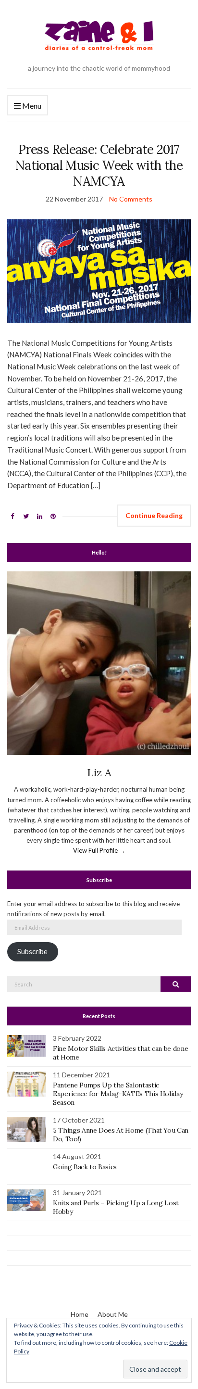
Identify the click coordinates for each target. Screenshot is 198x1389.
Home (79, 1314)
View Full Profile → (99, 850)
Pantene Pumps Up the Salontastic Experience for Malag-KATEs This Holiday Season (118, 1094)
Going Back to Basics (85, 1166)
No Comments (130, 199)
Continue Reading (154, 515)
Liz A (99, 772)
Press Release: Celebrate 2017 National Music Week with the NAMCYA (99, 165)
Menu (31, 105)
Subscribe (32, 951)
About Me (113, 1314)
